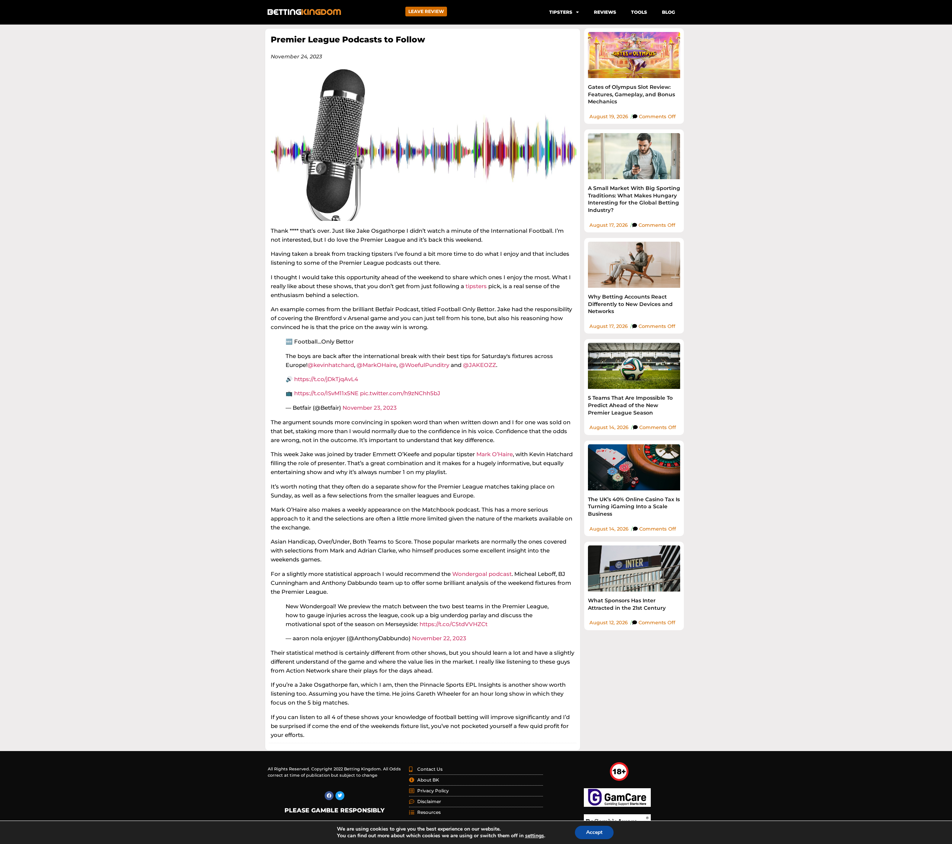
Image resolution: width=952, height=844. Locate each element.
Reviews (605, 12)
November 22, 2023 (439, 638)
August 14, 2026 (608, 427)
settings (534, 835)
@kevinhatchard (331, 364)
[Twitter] (339, 795)
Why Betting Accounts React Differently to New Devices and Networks (630, 304)
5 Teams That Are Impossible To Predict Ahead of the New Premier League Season (630, 405)
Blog (668, 12)
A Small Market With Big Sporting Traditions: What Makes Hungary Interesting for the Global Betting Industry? (634, 199)
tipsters (476, 286)
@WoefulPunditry (424, 364)
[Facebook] (329, 795)
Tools (639, 12)
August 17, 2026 (608, 225)
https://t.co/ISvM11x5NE (326, 393)
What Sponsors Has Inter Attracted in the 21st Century (627, 604)
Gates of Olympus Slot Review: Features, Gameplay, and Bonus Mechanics (631, 94)
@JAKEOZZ (479, 364)
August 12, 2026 (608, 622)
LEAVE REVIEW (426, 11)
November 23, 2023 (369, 407)
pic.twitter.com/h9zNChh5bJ (400, 393)
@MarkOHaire (376, 364)
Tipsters (560, 12)
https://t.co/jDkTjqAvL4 (326, 379)
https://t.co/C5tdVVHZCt (453, 624)
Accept (594, 832)
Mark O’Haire (494, 454)
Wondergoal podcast (482, 573)
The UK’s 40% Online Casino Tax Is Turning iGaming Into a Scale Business (634, 506)
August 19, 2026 (608, 116)
